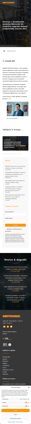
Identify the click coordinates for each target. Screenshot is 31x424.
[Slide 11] (19, 153)
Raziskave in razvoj (8, 369)
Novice (4, 367)
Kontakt (5, 372)
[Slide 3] (6, 153)
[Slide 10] (17, 153)
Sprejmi (15, 410)
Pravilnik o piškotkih (11, 421)
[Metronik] (9, 2)
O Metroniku (6, 365)
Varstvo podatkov (19, 421)
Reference (5, 361)
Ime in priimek (9, 212)
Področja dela (6, 357)
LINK (9, 98)
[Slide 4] (8, 153)
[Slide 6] (11, 153)
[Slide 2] (4, 153)
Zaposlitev (5, 374)
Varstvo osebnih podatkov (10, 331)
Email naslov (9, 218)
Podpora (5, 363)
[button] (29, 387)
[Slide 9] (15, 153)
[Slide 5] (9, 153)
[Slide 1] (3, 153)
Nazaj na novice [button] (11, 51)
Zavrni (15, 414)
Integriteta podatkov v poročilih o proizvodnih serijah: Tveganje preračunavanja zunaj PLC (15, 298)
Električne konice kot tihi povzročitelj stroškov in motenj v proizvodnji (15, 268)
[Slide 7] (12, 153)
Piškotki (5, 333)
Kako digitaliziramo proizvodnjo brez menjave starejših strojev (15, 288)
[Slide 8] (14, 153)
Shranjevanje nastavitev (15, 418)
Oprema (5, 359)
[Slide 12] (20, 153)
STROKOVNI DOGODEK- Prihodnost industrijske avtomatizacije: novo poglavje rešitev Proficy (16, 278)
